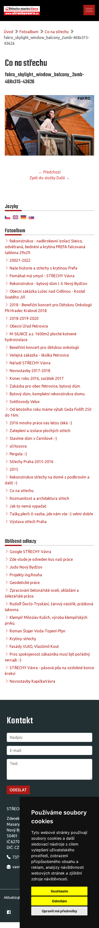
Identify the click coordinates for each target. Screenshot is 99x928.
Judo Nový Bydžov (26, 567)
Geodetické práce (25, 582)
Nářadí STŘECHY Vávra (30, 363)
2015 (14, 469)
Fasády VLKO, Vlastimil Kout (34, 646)
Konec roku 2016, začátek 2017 (37, 378)
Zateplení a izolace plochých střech (40, 430)
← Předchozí (49, 172)
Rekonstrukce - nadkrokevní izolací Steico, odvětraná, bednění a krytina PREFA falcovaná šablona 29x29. (45, 247)
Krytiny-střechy (23, 638)
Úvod (8, 32)
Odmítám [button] (59, 901)
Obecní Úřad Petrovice (29, 326)
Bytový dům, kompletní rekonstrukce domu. (47, 394)
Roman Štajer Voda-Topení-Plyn (37, 631)
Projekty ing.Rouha (26, 575)
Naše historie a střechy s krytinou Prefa (43, 268)
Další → (63, 178)
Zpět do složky (43, 178)
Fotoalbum (28, 32)
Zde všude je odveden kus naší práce (41, 559)
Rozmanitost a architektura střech (39, 498)
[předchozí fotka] (12, 127)
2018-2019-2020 (24, 318)
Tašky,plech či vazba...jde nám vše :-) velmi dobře (51, 514)
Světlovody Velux (25, 401)
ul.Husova (18, 446)
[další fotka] (86, 127)
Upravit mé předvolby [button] (59, 911)
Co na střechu (57, 32)
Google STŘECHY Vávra (30, 551)
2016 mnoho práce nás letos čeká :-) (41, 423)
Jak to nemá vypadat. (28, 506)
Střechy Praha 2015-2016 (31, 461)
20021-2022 (20, 260)
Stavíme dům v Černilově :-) (33, 438)
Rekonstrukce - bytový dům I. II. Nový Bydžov (48, 283)
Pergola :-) (18, 454)
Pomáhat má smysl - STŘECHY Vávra (42, 276)
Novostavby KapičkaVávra (32, 681)
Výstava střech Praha (28, 521)
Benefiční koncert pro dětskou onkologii (44, 347)
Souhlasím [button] (59, 891)
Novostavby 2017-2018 (30, 370)
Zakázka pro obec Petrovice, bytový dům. (45, 386)
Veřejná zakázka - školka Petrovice (39, 355)
